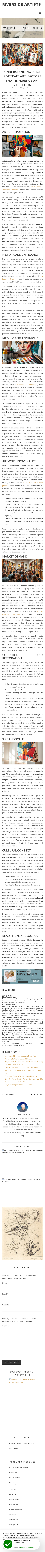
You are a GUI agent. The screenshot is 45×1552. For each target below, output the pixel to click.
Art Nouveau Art (15, 1477)
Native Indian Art (15, 1510)
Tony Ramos (9, 1094)
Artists (11, 1482)
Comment (7, 1326)
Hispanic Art (13, 1505)
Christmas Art (14, 1500)
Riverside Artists (21, 4)
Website (5, 1305)
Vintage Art (13, 1525)
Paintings (12, 1515)
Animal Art (13, 1472)
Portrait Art (22, 69)
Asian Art (12, 1490)
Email (5, 1294)
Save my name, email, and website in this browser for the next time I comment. (19, 1320)
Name (5, 1283)
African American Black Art (19, 1467)
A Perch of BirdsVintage (27, 385)
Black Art (12, 1495)
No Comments (28, 88)
